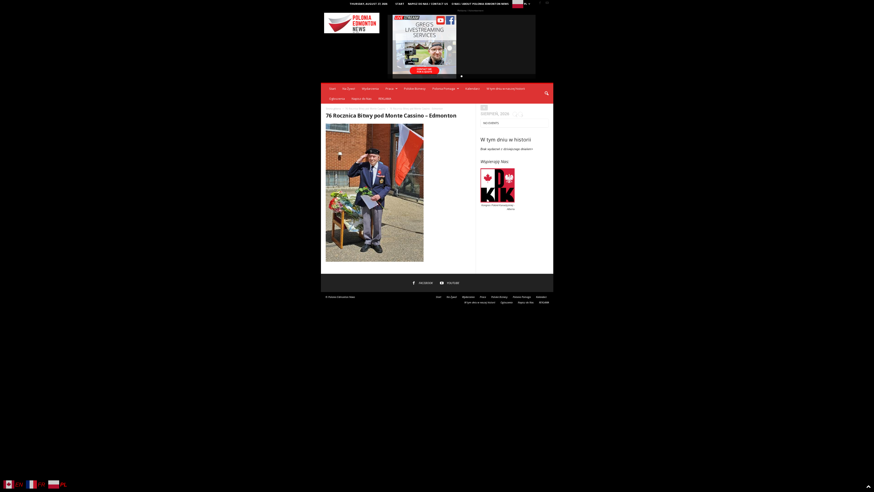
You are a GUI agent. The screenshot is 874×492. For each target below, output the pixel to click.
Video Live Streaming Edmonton (425, 47)
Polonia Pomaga (443, 89)
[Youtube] (547, 3)
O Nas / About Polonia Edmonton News (480, 3)
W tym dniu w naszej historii (506, 89)
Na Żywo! (349, 89)
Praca (390, 89)
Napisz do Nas (362, 99)
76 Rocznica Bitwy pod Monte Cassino (365, 108)
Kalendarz (472, 89)
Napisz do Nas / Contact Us (428, 3)
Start (399, 3)
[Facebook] (540, 3)
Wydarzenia (370, 89)
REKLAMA (385, 99)
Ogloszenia (337, 99)
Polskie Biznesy (415, 89)
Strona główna (333, 108)
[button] (546, 94)
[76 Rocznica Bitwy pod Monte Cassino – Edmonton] (398, 193)
